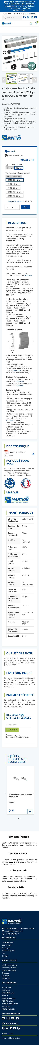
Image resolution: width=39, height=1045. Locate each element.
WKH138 (28, 275)
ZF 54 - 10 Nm (13, 184)
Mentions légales (8, 950)
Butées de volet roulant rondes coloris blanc (20, 796)
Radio (9, 168)
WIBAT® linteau (8, 1001)
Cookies (4, 956)
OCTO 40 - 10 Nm (15, 180)
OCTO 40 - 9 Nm (13, 176)
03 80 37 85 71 (31, 13)
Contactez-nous (7, 942)
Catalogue (7, 13)
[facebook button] (24, 17)
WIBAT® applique (8, 998)
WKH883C (17, 370)
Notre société (6, 945)
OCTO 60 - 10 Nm (15, 192)
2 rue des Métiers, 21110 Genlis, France (19, 928)
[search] (4, 17)
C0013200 (20, 381)
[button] (13, 23)
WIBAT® (5, 995)
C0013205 (20, 385)
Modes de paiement (9, 967)
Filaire (18, 168)
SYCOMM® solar (8, 993)
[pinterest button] (32, 17)
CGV (3, 953)
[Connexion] (30, 23)
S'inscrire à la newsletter (11, 1038)
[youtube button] (28, 17)
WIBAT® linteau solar (10, 1004)
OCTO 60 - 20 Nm (15, 196)
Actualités (18, 13)
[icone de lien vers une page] (4, 1018)
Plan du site (6, 978)
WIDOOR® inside (8, 1009)
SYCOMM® (6, 990)
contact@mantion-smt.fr (14, 931)
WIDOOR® (6, 1006)
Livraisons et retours (9, 965)
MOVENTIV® (6, 987)
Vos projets (6, 948)
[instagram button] (35, 17)
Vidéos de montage (9, 970)
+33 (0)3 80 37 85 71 (12, 934)
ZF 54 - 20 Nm (13, 188)
